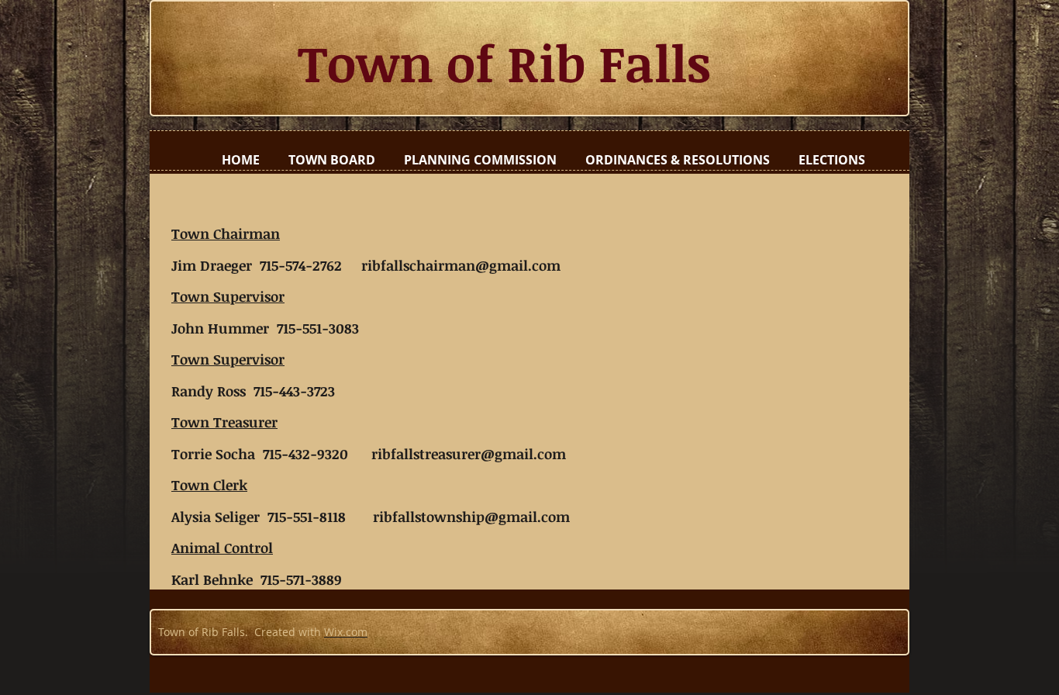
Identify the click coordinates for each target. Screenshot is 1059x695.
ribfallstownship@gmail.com (471, 516)
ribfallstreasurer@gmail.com (468, 453)
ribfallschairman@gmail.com (461, 265)
